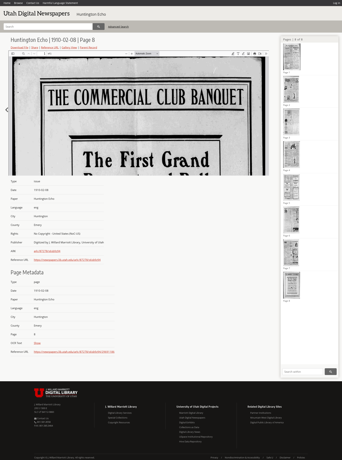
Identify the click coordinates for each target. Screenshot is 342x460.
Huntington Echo (91, 14)
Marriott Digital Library (191, 412)
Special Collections (117, 417)
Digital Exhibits (187, 422)
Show (37, 343)
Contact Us (32, 3)
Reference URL (50, 47)
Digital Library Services (120, 412)
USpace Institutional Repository (196, 436)
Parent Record (88, 47)
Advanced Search (118, 26)
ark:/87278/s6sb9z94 (47, 251)
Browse (18, 3)
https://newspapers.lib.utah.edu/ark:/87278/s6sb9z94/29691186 (74, 351)
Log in (336, 3)
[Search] (99, 26)
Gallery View (69, 47)
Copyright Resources (119, 422)
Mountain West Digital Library (266, 417)
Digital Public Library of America (267, 422)
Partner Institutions (260, 412)
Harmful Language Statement (60, 3)
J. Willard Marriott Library (47, 404)
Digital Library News (189, 431)
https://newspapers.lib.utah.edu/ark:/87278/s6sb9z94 (67, 260)
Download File (19, 47)
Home (7, 3)
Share (34, 47)
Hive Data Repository (190, 441)
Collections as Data (189, 427)
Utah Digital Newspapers (192, 417)
